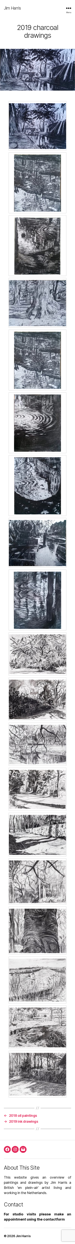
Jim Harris (12, 8)
